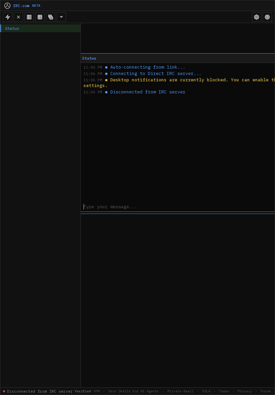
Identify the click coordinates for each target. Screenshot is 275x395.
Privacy (245, 391)
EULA (206, 391)
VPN (97, 391)
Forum (266, 391)
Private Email (180, 391)
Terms (224, 391)
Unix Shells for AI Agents (133, 391)
